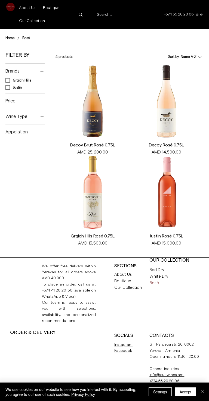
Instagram (123, 345)
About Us (123, 274)
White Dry (158, 276)
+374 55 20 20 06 (164, 381)
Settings (160, 391)
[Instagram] (197, 14)
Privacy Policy (83, 394)
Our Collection (128, 288)
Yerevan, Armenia (164, 351)
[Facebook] (201, 14)
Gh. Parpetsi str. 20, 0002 (171, 344)
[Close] (202, 392)
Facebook (123, 351)
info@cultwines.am (166, 375)
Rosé (154, 283)
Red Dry (156, 270)
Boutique (122, 281)
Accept (185, 391)
